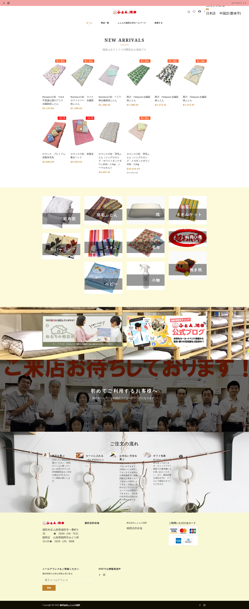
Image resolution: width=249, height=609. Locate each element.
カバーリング (61, 246)
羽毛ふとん (103, 210)
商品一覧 (105, 23)
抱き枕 (188, 265)
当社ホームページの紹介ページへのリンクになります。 (124, 397)
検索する (159, 23)
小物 (146, 276)
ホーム (89, 23)
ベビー (103, 278)
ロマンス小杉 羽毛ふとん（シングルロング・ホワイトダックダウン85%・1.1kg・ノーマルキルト (110, 160)
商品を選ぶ (58, 455)
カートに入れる (94, 455)
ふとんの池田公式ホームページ (132, 23)
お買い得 (188, 238)
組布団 (61, 212)
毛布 (146, 243)
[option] (57, 467)
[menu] (223, 13)
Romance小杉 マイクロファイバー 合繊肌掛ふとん (82, 100)
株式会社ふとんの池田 (137, 523)
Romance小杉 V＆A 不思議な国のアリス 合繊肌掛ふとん (54, 100)
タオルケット (188, 210)
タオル (103, 243)
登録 (49, 588)
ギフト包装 (159, 455)
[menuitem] (211, 13)
